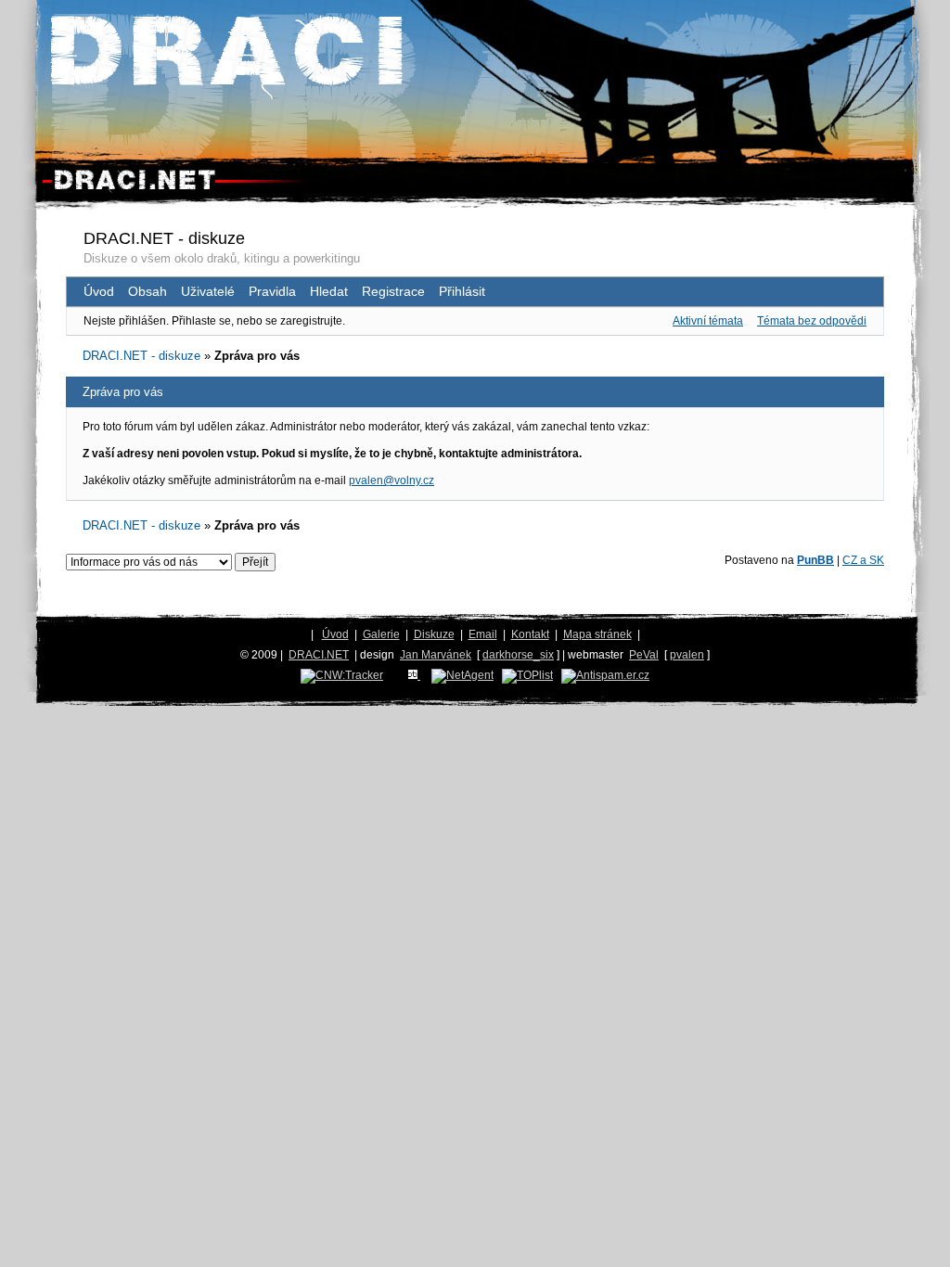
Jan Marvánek (435, 654)
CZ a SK (863, 560)
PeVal (644, 654)
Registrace (393, 291)
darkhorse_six (518, 654)
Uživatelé (208, 291)
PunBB (815, 560)
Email (483, 634)
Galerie (381, 634)
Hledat (329, 291)
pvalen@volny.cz (391, 480)
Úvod (98, 291)
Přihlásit (462, 291)
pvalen (687, 654)
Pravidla (272, 291)
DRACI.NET (319, 654)
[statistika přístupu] (342, 675)
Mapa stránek (597, 634)
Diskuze (434, 634)
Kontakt (530, 634)
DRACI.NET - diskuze (164, 238)
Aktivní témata (708, 320)
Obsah (147, 291)
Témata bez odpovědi (812, 320)
